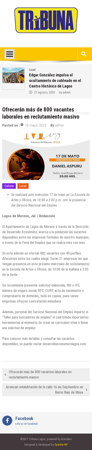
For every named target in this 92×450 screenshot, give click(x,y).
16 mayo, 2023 (35, 125)
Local (32, 70)
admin (67, 92)
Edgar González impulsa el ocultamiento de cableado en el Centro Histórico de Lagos (55, 80)
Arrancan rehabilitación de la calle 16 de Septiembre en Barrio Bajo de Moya (44, 389)
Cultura (9, 186)
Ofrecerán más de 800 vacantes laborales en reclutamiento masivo (40, 374)
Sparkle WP (61, 444)
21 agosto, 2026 (44, 92)
